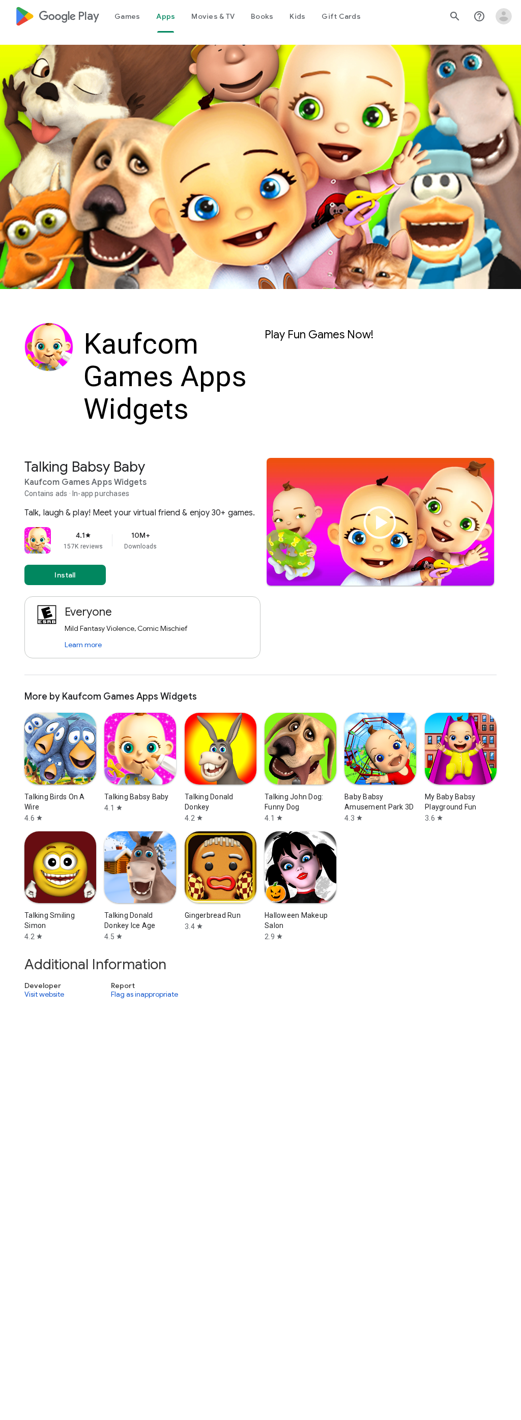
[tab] (127, 16)
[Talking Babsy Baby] (260, 566)
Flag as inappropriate (144, 994)
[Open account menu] (503, 16)
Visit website (44, 994)
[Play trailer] (380, 522)
